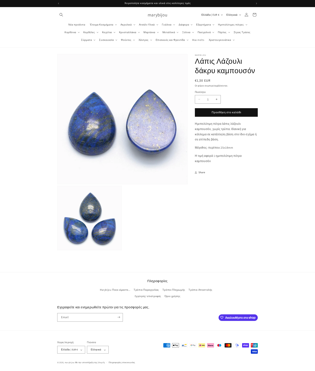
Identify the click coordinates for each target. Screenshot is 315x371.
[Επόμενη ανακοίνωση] (256, 3)
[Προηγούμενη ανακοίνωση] (59, 3)
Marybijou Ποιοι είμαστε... (115, 289)
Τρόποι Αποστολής (200, 289)
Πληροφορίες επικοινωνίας (122, 362)
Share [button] (202, 172)
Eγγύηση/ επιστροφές (148, 296)
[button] (61, 15)
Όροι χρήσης (172, 296)
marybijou (70, 362)
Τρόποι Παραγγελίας (146, 289)
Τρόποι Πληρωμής (173, 289)
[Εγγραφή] (119, 317)
